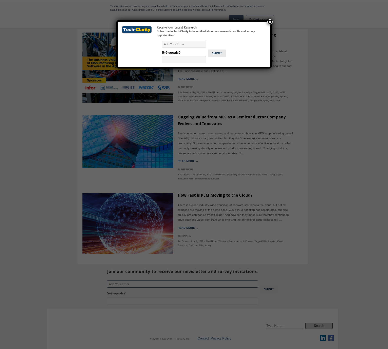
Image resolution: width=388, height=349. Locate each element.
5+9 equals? (171, 52)
